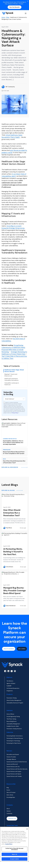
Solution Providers (11, 757)
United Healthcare (12, 135)
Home (3, 17)
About (8, 808)
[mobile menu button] (25, 13)
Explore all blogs (8, 490)
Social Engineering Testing (13, 716)
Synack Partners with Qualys (14, 771)
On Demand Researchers (13, 688)
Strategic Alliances (11, 759)
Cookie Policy (8, 844)
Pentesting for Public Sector (14, 743)
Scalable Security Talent (13, 726)
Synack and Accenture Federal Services (17, 761)
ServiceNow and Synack (13, 754)
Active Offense (10, 714)
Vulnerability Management (13, 724)
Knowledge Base (11, 797)
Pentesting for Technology (13, 740)
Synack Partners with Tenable (14, 776)
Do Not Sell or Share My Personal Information (14, 849)
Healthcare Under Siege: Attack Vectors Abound (14, 370)
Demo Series (10, 795)
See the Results (14, 7)
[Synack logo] (7, 13)
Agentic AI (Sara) (11, 683)
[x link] (11, 671)
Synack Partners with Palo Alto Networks (17, 769)
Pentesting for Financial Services (15, 738)
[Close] (27, 829)
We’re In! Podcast (11, 792)
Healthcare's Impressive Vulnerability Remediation (11, 379)
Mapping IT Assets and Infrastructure (10, 375)
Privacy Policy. (15, 412)
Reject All (14, 854)
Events (8, 790)
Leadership (9, 813)
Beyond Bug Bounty (12, 721)
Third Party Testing (11, 719)
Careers (9, 811)
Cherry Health (15, 137)
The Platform (10, 681)
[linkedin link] (8, 671)
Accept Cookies (14, 859)
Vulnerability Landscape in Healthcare (11, 383)
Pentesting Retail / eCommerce (14, 736)
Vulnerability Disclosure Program (15, 703)
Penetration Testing (12, 698)
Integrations (10, 690)
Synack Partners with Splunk (14, 774)
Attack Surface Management (14, 700)
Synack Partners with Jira (13, 766)
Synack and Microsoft (12, 764)
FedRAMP (9, 686)
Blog (7, 17)
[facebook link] (5, 671)
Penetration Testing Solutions (14, 728)
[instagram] (15, 671)
